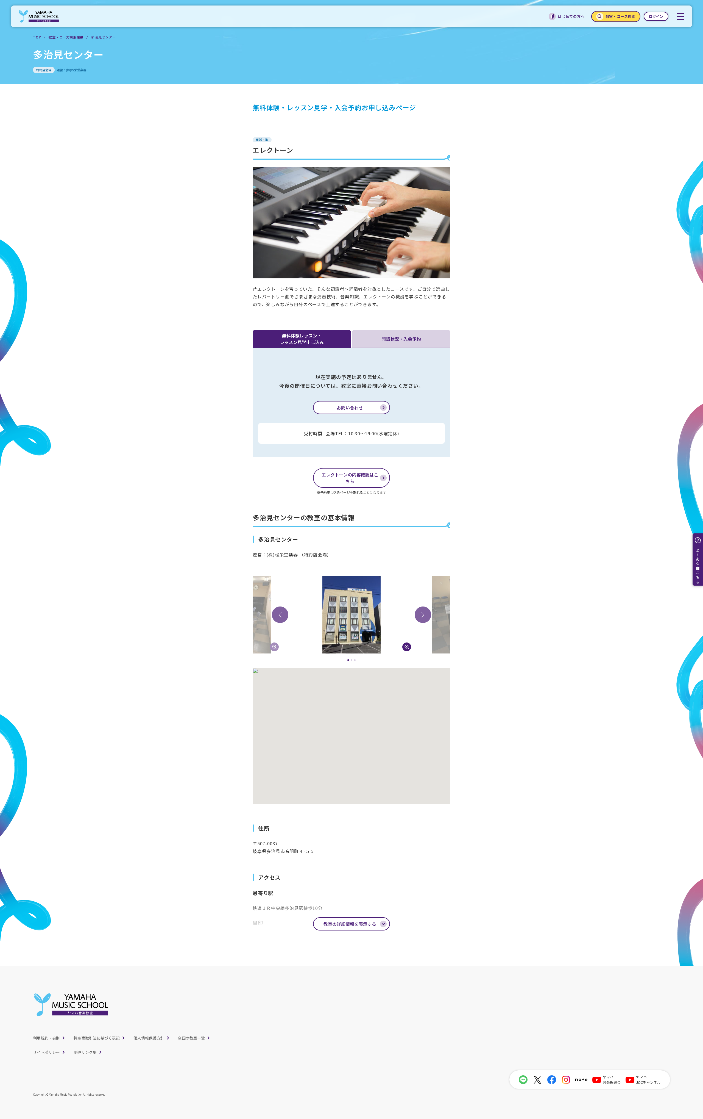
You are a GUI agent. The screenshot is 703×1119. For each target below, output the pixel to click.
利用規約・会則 (46, 1038)
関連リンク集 (85, 1052)
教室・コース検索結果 (66, 37)
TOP (37, 37)
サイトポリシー (46, 1052)
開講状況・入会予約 (401, 339)
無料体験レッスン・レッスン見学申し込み (302, 338)
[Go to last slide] (280, 614)
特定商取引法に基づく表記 (97, 1038)
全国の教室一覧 (191, 1038)
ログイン (656, 16)
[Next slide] (423, 614)
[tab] (348, 660)
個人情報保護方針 (148, 1038)
